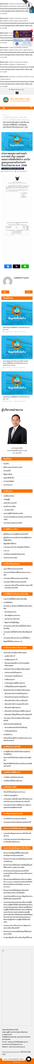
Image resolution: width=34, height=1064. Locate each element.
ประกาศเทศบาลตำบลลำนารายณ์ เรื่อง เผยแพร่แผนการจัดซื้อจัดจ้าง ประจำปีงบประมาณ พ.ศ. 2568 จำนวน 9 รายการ (15, 363)
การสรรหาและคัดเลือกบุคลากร (13, 672)
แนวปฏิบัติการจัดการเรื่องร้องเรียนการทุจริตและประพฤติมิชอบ (16, 753)
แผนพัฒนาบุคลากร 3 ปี (10, 659)
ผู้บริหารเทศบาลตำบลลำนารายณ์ (12, 467)
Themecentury (16, 1062)
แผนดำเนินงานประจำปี (9, 503)
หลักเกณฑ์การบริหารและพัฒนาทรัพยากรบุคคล (16, 690)
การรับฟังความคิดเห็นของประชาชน (13, 777)
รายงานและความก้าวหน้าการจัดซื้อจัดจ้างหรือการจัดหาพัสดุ (17, 627)
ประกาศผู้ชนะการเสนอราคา (12, 615)
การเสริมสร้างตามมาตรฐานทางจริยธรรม (14, 818)
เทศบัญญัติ (6, 499)
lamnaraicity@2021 (22, 171)
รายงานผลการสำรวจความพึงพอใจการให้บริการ (16, 547)
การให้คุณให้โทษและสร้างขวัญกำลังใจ (15, 686)
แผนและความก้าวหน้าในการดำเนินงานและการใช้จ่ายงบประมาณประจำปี (18, 586)
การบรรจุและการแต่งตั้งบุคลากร (13, 676)
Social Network (8, 485)
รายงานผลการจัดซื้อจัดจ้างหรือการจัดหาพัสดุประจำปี (17, 633)
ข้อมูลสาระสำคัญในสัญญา (11, 622)
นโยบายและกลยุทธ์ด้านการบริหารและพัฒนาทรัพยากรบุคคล (17, 664)
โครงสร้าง (6, 464)
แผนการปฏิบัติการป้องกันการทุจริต (13, 513)
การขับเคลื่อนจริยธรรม (10, 731)
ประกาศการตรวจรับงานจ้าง (12, 619)
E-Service (6, 550)
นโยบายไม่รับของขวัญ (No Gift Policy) (14, 792)
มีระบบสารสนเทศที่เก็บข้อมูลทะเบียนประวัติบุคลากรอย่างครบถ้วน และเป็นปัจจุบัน (15, 891)
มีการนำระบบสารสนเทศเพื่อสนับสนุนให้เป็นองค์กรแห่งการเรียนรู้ (17, 933)
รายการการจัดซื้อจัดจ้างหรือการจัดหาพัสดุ (12, 168)
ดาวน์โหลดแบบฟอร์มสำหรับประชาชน (14, 554)
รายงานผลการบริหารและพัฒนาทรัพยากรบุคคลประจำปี (16, 719)
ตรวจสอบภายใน (9, 510)
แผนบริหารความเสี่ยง (9, 506)
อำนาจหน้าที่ (6, 471)
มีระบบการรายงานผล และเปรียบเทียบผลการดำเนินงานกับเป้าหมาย (17, 860)
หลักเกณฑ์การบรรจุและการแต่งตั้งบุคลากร (16, 697)
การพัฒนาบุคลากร (9, 679)
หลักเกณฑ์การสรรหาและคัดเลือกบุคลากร (16, 693)
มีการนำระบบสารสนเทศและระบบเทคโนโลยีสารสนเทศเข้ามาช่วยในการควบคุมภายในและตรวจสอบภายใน (17, 873)
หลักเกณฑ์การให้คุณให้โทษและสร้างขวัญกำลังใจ (18, 714)
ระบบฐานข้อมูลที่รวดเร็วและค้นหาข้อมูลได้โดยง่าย (17, 937)
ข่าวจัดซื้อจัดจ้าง (8, 602)
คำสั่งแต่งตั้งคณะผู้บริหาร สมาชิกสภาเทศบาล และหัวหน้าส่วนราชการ (17, 739)
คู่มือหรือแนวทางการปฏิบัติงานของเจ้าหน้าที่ (15, 534)
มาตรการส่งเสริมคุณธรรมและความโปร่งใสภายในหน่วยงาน (17, 834)
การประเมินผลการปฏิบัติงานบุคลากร (14, 683)
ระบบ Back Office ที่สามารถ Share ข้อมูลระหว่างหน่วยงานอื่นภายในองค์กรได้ (17, 927)
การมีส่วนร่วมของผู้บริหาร (10, 795)
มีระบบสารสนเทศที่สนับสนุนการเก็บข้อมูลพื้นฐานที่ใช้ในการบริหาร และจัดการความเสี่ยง (17, 866)
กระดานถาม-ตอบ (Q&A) (10, 557)
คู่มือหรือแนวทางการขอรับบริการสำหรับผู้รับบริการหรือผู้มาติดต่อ (17, 539)
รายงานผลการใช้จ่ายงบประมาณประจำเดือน (15, 578)
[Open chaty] (28, 1059)
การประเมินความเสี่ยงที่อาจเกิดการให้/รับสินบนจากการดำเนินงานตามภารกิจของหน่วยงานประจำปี (17, 800)
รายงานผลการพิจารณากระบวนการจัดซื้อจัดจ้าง (16, 638)
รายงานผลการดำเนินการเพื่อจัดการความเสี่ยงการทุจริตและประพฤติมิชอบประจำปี (17, 806)
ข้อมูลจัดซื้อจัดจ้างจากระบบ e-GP (12, 641)
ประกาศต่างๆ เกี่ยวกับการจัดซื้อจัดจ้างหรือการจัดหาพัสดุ (17, 607)
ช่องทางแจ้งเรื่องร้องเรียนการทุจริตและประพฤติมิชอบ (17, 759)
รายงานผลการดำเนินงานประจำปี (12, 523)
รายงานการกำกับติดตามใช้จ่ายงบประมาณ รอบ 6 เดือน (17, 573)
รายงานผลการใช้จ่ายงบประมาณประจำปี (14, 582)
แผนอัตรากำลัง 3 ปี (9, 656)
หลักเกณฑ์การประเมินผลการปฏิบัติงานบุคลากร (17, 711)
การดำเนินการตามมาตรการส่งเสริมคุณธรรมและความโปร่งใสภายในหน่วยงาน (17, 840)
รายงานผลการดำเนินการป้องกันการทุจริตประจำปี (17, 822)
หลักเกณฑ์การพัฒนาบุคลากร (12, 707)
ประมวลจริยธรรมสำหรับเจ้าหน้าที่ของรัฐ (15, 727)
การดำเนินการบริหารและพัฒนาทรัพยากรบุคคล (16, 669)
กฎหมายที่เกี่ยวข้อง (8, 478)
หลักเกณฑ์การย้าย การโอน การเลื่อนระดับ (16, 700)
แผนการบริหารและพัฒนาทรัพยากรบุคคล (15, 652)
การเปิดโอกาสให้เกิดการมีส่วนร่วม (12, 781)
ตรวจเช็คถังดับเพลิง (29, 292)
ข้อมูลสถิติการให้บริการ (9, 543)
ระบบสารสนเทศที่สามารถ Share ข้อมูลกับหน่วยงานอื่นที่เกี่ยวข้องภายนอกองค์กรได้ (17, 897)
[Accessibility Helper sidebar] (31, 11)
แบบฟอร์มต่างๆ (7, 734)
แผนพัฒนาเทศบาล (8, 496)
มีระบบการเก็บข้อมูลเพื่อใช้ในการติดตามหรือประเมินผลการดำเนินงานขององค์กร (15, 854)
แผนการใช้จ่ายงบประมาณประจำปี (13, 569)
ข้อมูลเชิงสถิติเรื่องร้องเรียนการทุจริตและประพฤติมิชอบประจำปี (17, 765)
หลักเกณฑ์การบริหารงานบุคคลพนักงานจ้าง (16, 704)
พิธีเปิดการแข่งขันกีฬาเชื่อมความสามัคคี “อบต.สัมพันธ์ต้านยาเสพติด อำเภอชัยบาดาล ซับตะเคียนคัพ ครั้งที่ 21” (6, 292)
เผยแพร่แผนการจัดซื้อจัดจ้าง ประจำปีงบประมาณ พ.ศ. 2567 (16, 328)
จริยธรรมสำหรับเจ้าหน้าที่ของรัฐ (12, 724)
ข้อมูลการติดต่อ (7, 474)
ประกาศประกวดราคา (10, 612)
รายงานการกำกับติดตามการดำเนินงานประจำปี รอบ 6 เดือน (17, 518)
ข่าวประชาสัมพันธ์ (8, 481)
